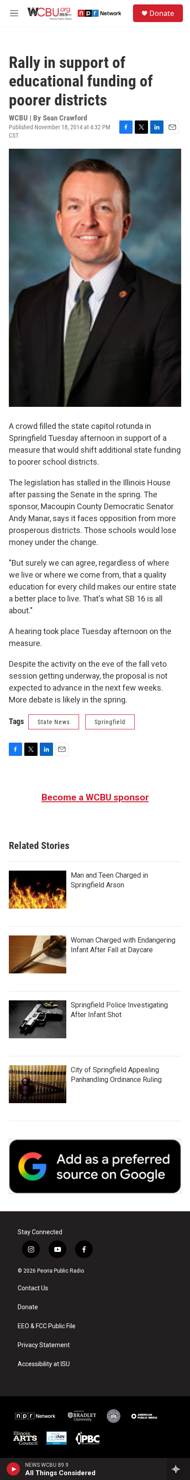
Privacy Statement (44, 1345)
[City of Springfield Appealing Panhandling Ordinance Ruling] (37, 1084)
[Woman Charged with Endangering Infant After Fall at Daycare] (37, 954)
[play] (13, 1469)
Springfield (110, 721)
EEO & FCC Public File (47, 1326)
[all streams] (178, 1469)
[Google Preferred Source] (95, 1166)
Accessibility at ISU (44, 1364)
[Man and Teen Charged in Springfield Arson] (37, 890)
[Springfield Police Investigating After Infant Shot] (37, 1019)
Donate (161, 13)
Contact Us (33, 1288)
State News (54, 721)
